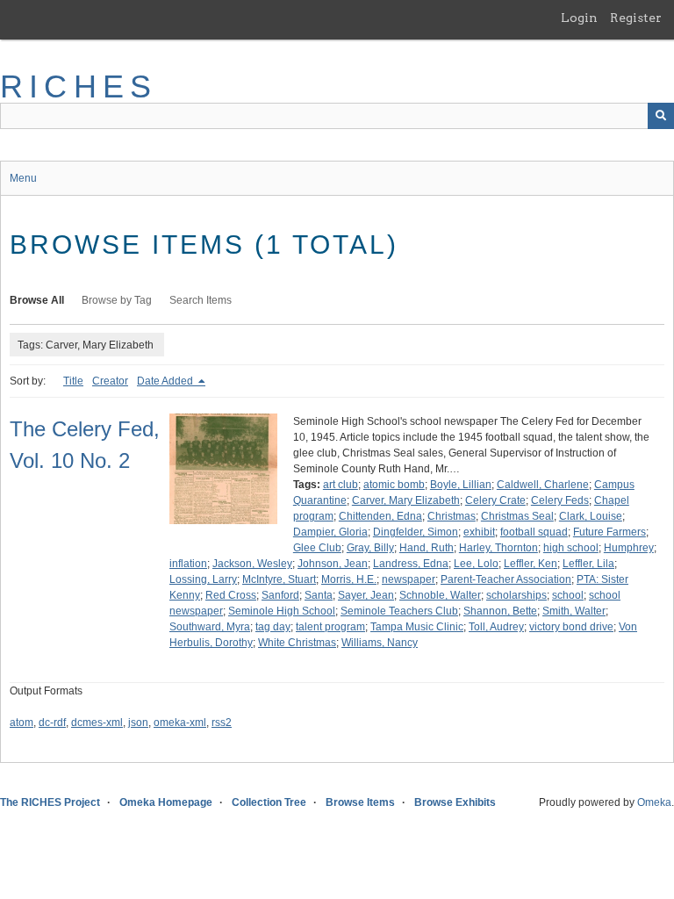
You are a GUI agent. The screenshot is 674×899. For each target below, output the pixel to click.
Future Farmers (609, 532)
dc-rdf (52, 722)
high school (571, 548)
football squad (534, 532)
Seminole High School (281, 611)
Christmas (451, 516)
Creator (110, 381)
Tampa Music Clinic (416, 627)
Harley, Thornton (498, 548)
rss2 (222, 722)
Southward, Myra (209, 627)
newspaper (408, 579)
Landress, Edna (410, 563)
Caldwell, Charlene (543, 484)
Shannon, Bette (500, 611)
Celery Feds (560, 500)
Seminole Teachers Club (399, 611)
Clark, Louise (590, 516)
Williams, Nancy (379, 642)
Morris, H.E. (348, 579)
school (568, 595)
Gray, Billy (370, 548)
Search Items (200, 300)
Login (579, 18)
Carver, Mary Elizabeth (406, 500)
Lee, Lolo (476, 563)
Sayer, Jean (366, 595)
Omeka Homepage (165, 802)
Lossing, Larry (203, 579)
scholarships (516, 595)
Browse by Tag (117, 300)
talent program (330, 627)
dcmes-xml (97, 722)
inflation (188, 563)
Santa (319, 595)
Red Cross (230, 595)
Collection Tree (269, 802)
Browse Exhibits (455, 802)
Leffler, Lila (588, 563)
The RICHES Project (50, 802)
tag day (272, 627)
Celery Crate (495, 500)
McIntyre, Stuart (279, 579)
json (138, 722)
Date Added (166, 381)
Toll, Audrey (496, 627)
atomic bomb (394, 484)
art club (340, 484)
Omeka (654, 802)
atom (21, 722)
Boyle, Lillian (460, 484)
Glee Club (317, 548)
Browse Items (360, 802)
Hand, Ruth (426, 548)
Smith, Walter (574, 611)
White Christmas (297, 642)
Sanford (280, 595)
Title (73, 381)
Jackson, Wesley (252, 563)
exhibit (479, 532)
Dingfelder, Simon (415, 532)
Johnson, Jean (333, 563)
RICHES (78, 86)
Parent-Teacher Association (506, 579)
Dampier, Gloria (330, 532)
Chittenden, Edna (380, 516)
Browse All (37, 300)
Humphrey (629, 548)
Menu (23, 178)
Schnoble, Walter (440, 595)
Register (636, 18)
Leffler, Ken (530, 563)
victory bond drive (571, 627)
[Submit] (661, 116)
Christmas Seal (517, 516)
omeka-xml (180, 722)
